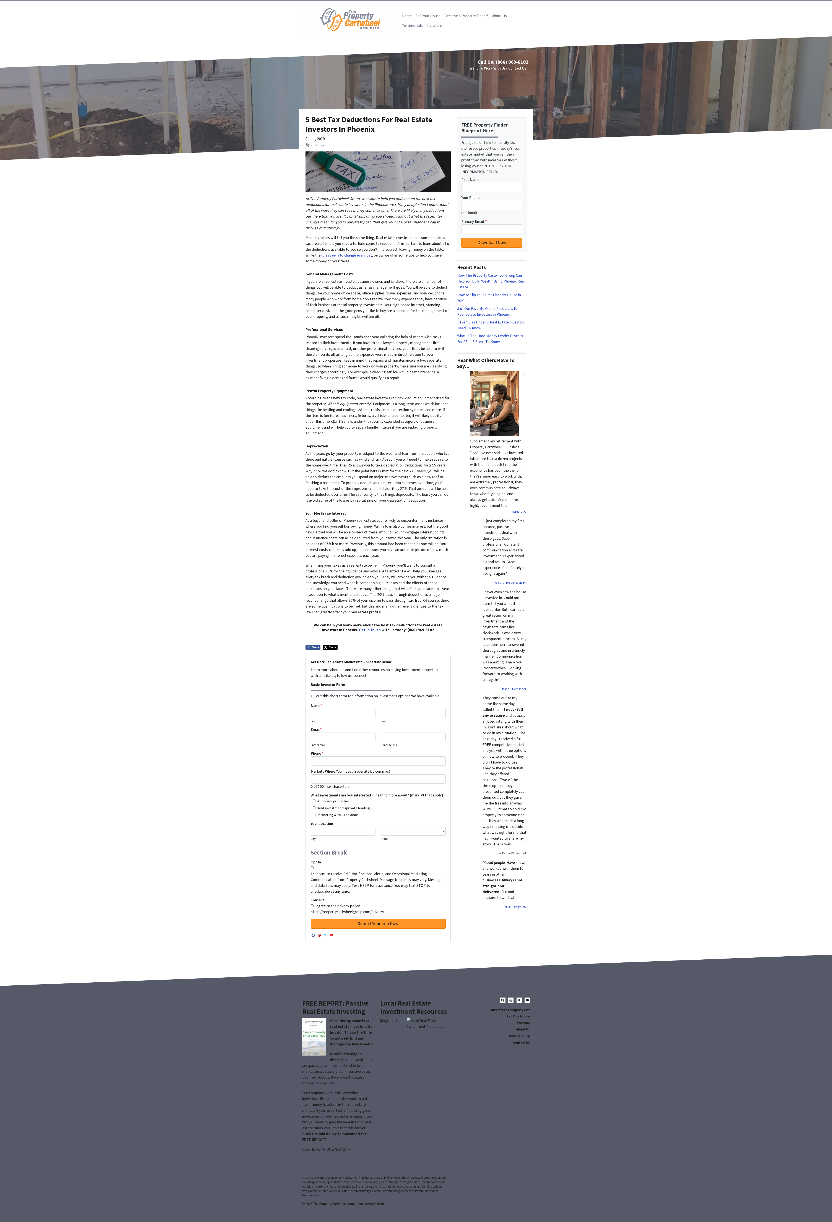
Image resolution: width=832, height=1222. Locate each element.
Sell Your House (428, 16)
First (314, 721)
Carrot (379, 1203)
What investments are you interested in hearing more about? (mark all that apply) (377, 795)
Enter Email (318, 745)
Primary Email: (474, 221)
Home (407, 16)
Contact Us (521, 1042)
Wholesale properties (333, 801)
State (384, 839)
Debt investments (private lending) (344, 808)
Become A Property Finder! (466, 16)
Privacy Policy (519, 1036)
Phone (317, 753)
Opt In (316, 862)
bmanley (317, 144)
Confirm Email (389, 745)
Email (316, 729)
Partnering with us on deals (337, 814)
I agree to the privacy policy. (337, 906)
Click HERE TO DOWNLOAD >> (326, 1149)
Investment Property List (510, 1010)
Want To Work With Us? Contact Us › (499, 68)
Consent (317, 900)
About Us (499, 16)
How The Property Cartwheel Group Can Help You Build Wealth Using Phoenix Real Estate (491, 281)
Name (316, 705)
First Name (470, 179)
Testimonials (412, 25)
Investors (434, 25)
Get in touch (370, 630)
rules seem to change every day (346, 255)
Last (383, 721)
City (313, 839)
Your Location (322, 823)
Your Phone (470, 197)
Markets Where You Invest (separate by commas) (350, 771)
